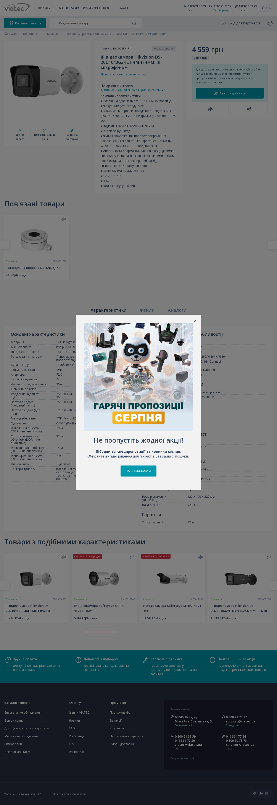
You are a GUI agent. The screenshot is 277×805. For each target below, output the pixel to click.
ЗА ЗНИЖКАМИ (138, 471)
